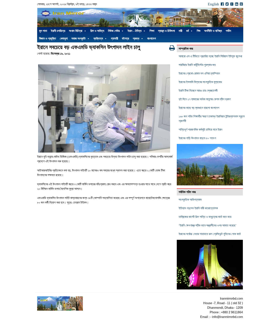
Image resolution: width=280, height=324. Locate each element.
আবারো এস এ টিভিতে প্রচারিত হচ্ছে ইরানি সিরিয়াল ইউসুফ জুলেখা (210, 56)
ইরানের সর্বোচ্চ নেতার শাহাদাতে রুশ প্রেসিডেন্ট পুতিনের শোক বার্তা (210, 234)
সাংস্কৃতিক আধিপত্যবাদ (190, 199)
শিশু (198, 30)
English (213, 4)
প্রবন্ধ (136, 38)
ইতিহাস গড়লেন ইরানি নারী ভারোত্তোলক (198, 208)
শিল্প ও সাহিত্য (97, 30)
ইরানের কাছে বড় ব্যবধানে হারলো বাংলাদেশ (199, 107)
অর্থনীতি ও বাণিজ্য (213, 30)
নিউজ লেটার (114, 30)
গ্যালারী (114, 38)
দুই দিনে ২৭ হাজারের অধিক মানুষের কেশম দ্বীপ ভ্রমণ (205, 99)
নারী (180, 30)
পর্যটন (228, 30)
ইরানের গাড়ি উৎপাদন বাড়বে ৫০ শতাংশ (197, 138)
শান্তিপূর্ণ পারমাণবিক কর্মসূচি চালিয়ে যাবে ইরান (200, 129)
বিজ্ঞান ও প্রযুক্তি (47, 38)
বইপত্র (125, 38)
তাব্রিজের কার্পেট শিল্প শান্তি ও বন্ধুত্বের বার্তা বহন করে (205, 216)
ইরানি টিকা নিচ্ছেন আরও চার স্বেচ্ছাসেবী (198, 90)
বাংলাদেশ (151, 38)
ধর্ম (187, 30)
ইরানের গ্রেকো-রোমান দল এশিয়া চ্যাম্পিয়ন (199, 73)
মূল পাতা (43, 30)
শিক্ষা (152, 30)
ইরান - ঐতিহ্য (135, 30)
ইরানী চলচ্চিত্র (58, 30)
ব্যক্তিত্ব (98, 38)
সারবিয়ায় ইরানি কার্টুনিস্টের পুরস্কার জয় (197, 64)
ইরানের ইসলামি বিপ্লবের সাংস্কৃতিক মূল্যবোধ (200, 82)
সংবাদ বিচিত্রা (75, 30)
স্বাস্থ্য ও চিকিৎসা (166, 30)
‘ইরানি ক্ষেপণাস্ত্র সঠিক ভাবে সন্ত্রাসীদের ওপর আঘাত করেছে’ (207, 225)
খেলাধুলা (64, 38)
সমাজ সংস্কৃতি (78, 38)
